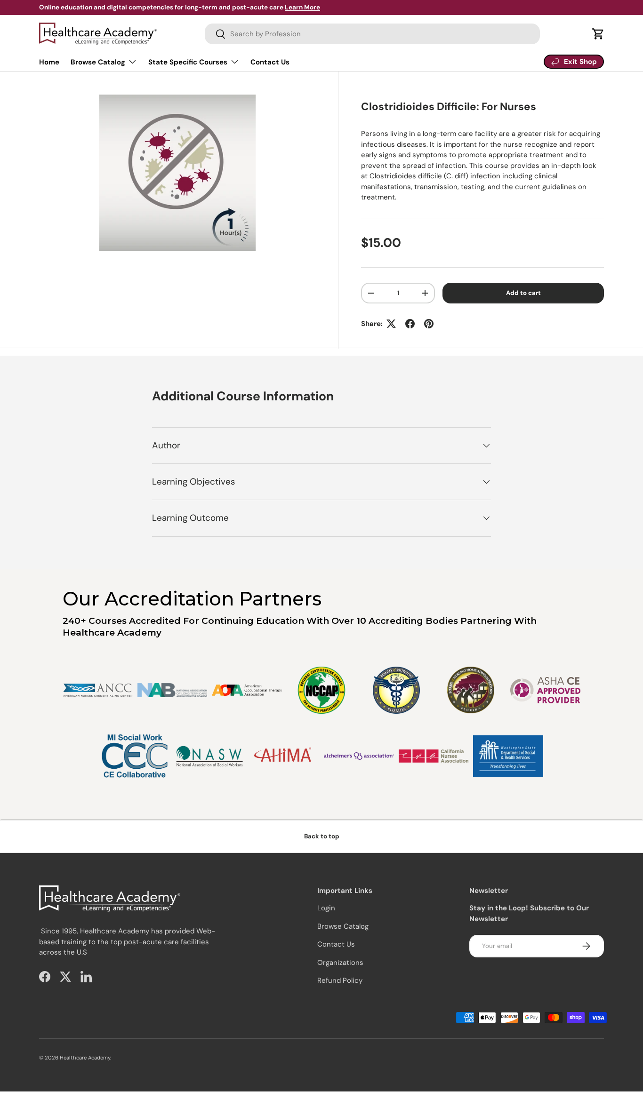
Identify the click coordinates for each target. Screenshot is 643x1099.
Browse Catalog (98, 62)
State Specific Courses (187, 62)
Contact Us (269, 62)
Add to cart (523, 293)
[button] (598, 34)
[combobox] (372, 34)
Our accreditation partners (192, 598)
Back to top (321, 836)
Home (49, 62)
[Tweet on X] (391, 323)
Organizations (340, 962)
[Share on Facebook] (410, 323)
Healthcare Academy (85, 1057)
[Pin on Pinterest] (428, 323)
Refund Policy (339, 980)
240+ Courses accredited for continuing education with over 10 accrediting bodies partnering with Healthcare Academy (300, 626)
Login (326, 908)
